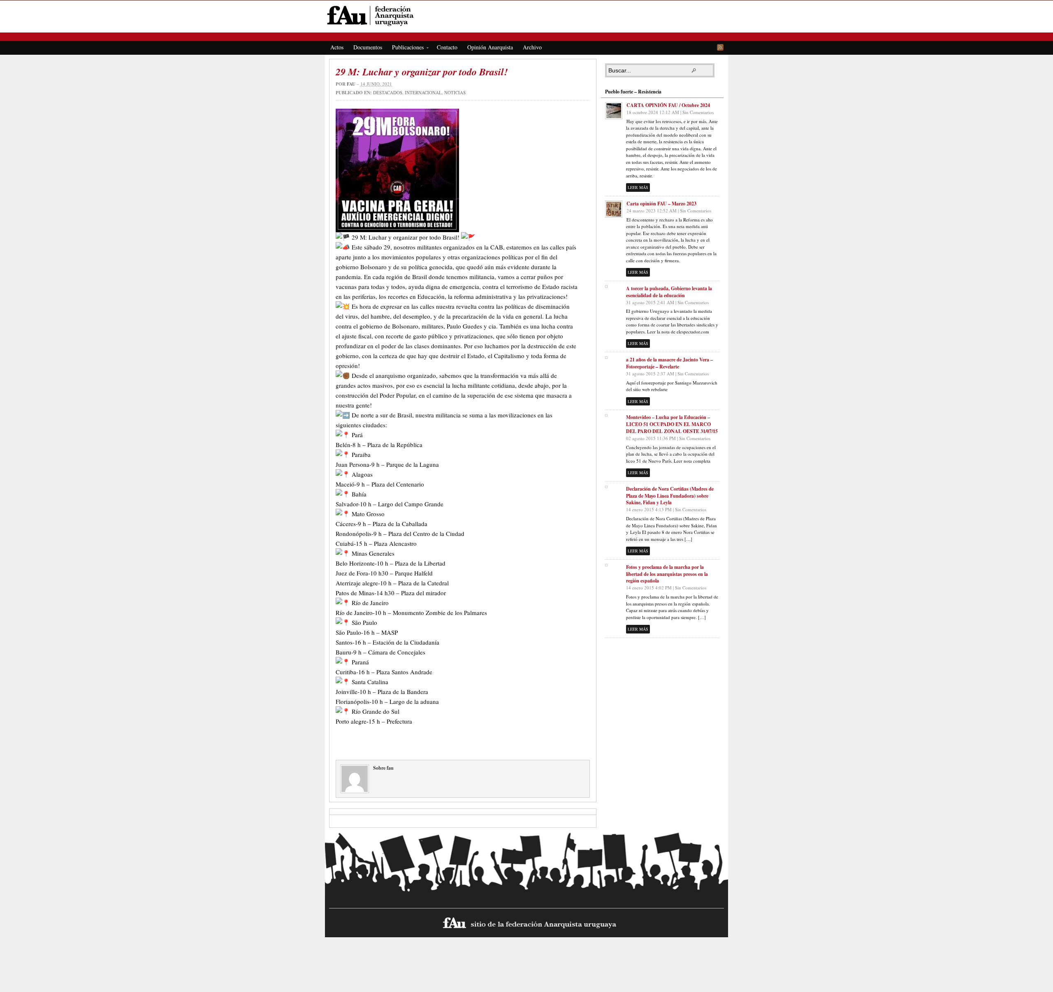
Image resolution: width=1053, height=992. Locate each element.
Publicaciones (405, 48)
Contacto (447, 47)
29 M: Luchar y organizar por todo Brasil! (422, 72)
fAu (527, 15)
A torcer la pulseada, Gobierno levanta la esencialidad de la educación (669, 292)
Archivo (532, 47)
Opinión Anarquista (490, 47)
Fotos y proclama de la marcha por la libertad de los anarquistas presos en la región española (667, 574)
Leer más (638, 187)
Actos (336, 47)
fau (351, 84)
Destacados (387, 92)
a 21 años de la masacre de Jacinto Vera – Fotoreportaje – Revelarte (669, 363)
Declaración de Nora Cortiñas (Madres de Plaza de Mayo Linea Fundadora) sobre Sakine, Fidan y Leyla (670, 495)
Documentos (367, 47)
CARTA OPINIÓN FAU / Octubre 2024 (668, 105)
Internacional (423, 92)
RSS (720, 47)
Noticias (455, 92)
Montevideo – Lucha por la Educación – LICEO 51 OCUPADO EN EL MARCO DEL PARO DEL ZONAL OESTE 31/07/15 (672, 424)
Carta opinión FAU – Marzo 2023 (661, 203)
